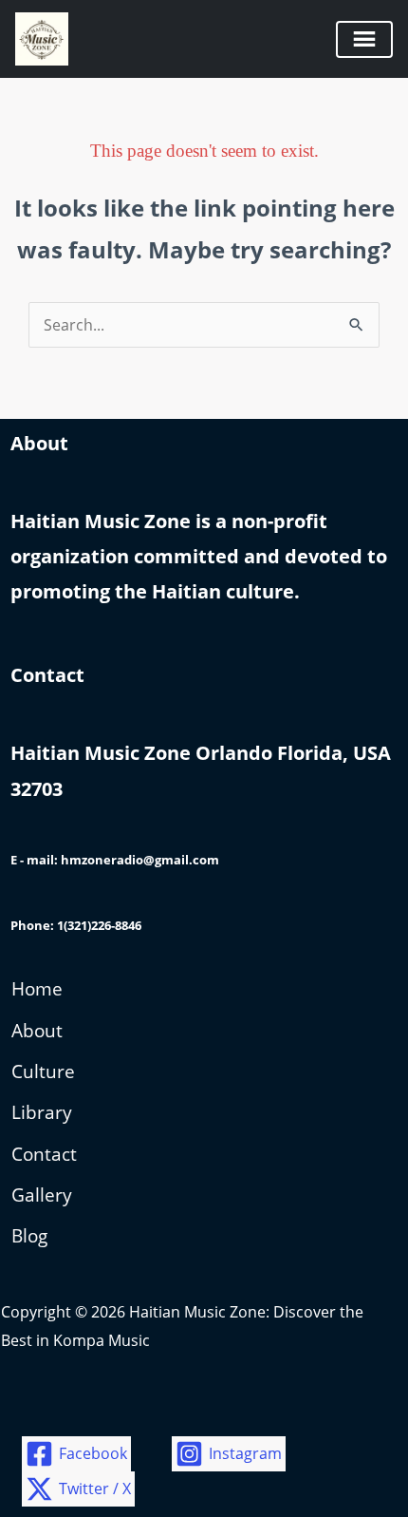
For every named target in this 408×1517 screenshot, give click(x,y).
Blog (29, 1235)
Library (41, 1112)
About (37, 1030)
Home (37, 989)
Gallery (41, 1195)
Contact (44, 1154)
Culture (43, 1071)
